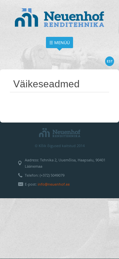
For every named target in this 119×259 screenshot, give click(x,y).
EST (110, 61)
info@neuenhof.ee (54, 184)
